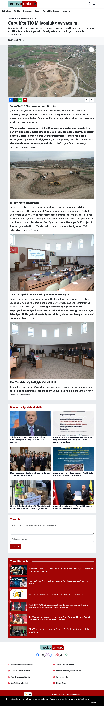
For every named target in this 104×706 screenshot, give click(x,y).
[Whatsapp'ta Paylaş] (20, 100)
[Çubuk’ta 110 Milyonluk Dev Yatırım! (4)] (52, 262)
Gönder (15, 546)
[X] (43, 655)
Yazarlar (67, 11)
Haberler (12, 18)
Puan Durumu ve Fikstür (20, 677)
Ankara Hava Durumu (65, 665)
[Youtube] (57, 655)
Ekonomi (27, 11)
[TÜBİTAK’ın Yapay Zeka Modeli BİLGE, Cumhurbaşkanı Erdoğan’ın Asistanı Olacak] (30, 423)
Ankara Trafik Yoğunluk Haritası (68, 671)
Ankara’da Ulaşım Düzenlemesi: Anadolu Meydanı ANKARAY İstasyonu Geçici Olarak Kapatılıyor (72, 439)
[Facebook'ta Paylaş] (11, 100)
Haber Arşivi (61, 683)
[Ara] (90, 4)
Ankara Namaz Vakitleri (20, 671)
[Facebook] (38, 655)
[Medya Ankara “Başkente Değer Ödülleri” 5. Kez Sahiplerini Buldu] (30, 459)
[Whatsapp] (66, 655)
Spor (37, 11)
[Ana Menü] (94, 4)
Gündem (6, 11)
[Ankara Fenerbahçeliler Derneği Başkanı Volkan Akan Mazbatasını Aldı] (73, 492)
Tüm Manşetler (62, 677)
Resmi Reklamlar (51, 11)
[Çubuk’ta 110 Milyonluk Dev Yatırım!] (52, 350)
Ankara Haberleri (27, 18)
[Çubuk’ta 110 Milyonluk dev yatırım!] (52, 71)
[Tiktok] (61, 655)
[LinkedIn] (52, 655)
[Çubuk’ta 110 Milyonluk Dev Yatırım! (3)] (52, 175)
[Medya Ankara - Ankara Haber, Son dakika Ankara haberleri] (22, 4)
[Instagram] (47, 655)
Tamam (93, 703)
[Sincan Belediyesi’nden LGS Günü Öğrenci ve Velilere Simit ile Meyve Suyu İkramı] (30, 492)
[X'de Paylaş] (15, 100)
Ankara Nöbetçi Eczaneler (22, 665)
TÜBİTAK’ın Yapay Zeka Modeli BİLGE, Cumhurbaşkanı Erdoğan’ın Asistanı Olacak (28, 439)
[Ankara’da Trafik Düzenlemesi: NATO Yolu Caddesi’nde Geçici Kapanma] (73, 459)
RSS (29, 694)
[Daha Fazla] (25, 100)
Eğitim (17, 11)
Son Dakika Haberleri (19, 683)
